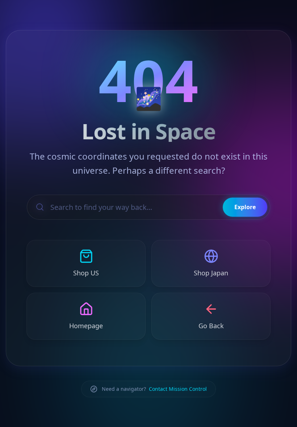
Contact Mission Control (178, 388)
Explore (245, 207)
